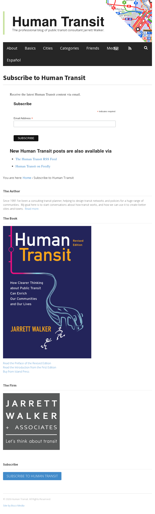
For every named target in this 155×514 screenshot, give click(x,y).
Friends (92, 48)
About (12, 48)
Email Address (23, 118)
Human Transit (58, 20)
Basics (30, 48)
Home (27, 178)
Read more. (32, 208)
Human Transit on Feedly (33, 166)
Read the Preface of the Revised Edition (27, 363)
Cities (48, 48)
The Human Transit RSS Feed (36, 159)
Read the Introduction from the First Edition (29, 367)
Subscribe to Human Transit (32, 476)
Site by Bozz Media (13, 505)
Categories (69, 48)
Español (14, 60)
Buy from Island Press (16, 371)
